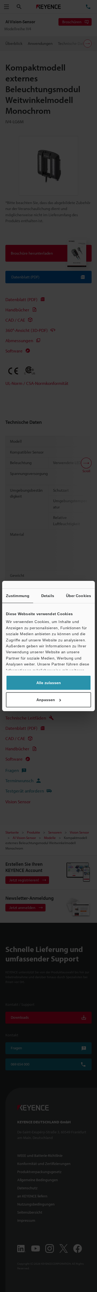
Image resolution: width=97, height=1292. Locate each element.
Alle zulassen (48, 683)
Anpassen (45, 700)
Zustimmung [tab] (17, 596)
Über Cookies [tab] (78, 596)
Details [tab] (47, 596)
